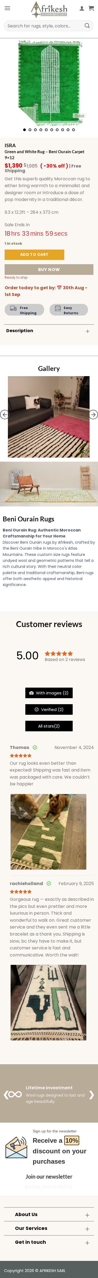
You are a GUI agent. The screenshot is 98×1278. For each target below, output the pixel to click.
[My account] (82, 8)
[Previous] (13, 83)
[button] (7, 8)
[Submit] (87, 25)
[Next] (85, 83)
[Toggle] (88, 331)
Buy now (49, 269)
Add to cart (34, 254)
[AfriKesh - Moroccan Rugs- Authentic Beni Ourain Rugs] (49, 9)
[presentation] (5, 414)
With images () (52, 693)
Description (19, 331)
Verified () (52, 709)
